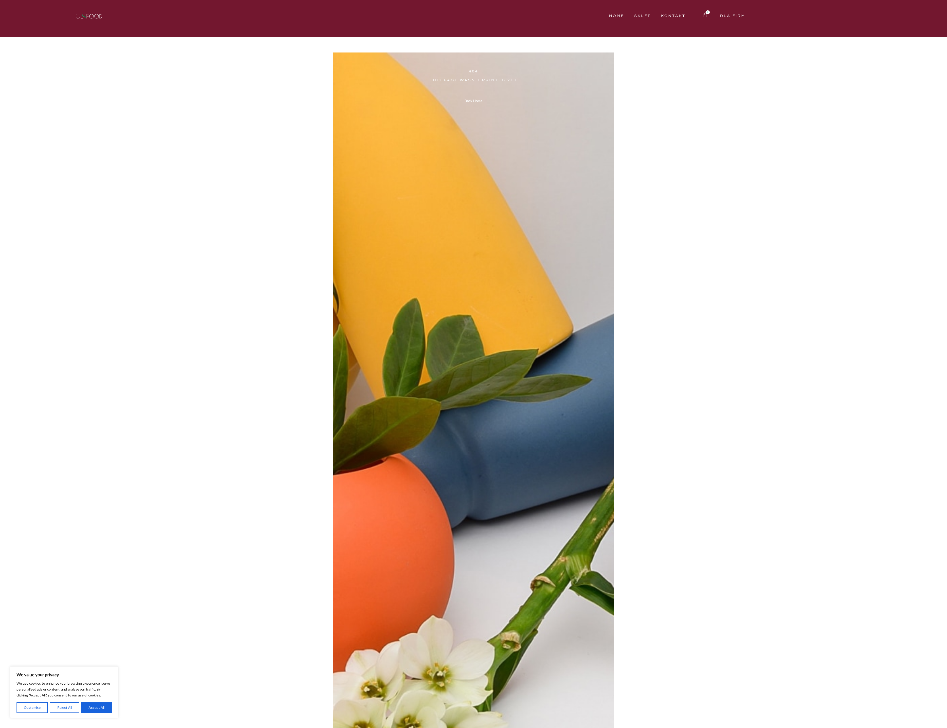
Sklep (642, 16)
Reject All (64, 707)
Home (616, 16)
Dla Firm (733, 16)
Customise (32, 707)
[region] (64, 692)
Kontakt (673, 16)
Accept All (97, 707)
